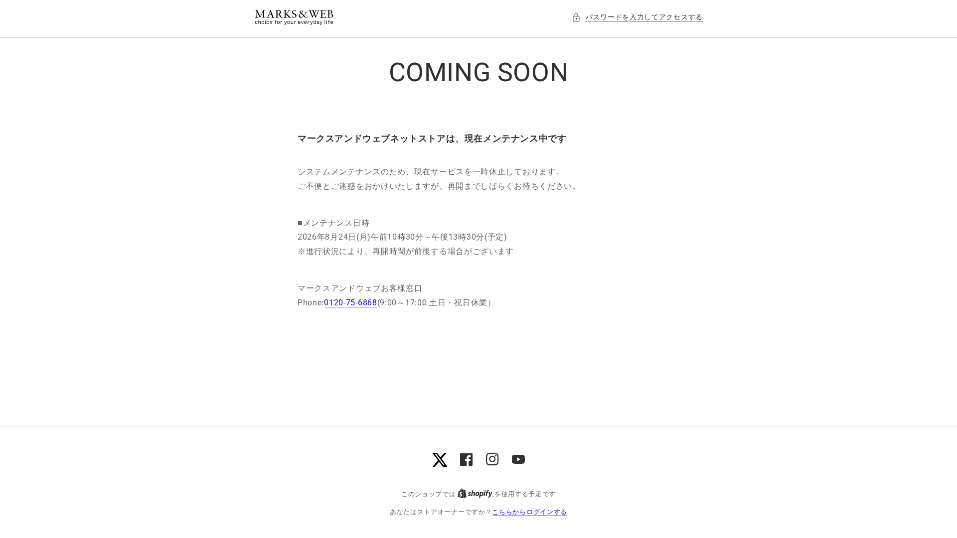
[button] (637, 17)
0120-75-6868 (350, 302)
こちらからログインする (529, 512)
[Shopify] (476, 494)
